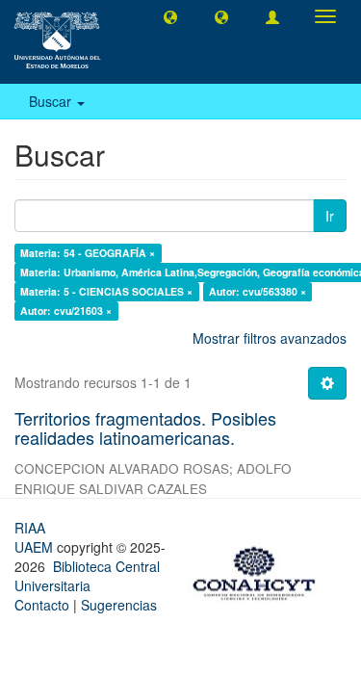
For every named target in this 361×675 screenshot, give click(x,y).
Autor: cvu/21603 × (66, 310)
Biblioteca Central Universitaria (87, 576)
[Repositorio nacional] (260, 570)
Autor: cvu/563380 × (257, 291)
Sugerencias (119, 604)
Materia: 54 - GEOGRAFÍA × (87, 253)
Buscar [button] (52, 101)
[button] (170, 16)
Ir (329, 215)
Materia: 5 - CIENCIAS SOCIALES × (106, 291)
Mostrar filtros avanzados (270, 338)
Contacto (41, 604)
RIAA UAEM (35, 537)
